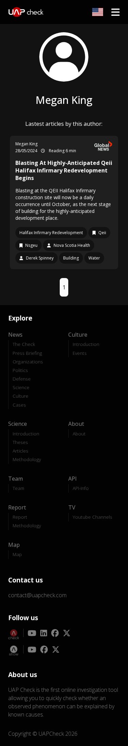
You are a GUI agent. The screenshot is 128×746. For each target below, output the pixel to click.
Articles (20, 450)
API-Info (81, 488)
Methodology (27, 459)
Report (20, 517)
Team (18, 488)
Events (80, 353)
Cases (19, 404)
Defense (22, 378)
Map (17, 554)
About (79, 433)
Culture (20, 396)
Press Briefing (27, 353)
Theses (20, 442)
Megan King (26, 144)
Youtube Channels (92, 517)
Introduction (86, 344)
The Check (24, 344)
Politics (20, 370)
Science (21, 387)
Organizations (28, 361)
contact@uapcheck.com (37, 595)
